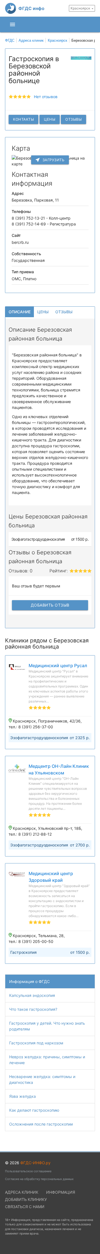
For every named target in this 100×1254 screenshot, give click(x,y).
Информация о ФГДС (29, 981)
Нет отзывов (46, 96)
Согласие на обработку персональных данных (39, 1179)
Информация (60, 1192)
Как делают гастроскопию (34, 1110)
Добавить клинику (26, 1199)
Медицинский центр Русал (58, 665)
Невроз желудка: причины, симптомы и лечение (47, 1059)
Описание (20, 311)
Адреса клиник (21, 1192)
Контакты (23, 119)
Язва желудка (22, 1096)
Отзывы (73, 119)
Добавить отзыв (50, 605)
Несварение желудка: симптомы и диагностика (42, 1079)
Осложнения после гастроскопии (41, 1124)
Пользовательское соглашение (28, 1171)
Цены (49, 119)
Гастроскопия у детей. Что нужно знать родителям (47, 1026)
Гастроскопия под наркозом (36, 1043)
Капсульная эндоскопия (32, 995)
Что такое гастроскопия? (33, 1009)
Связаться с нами (24, 1206)
